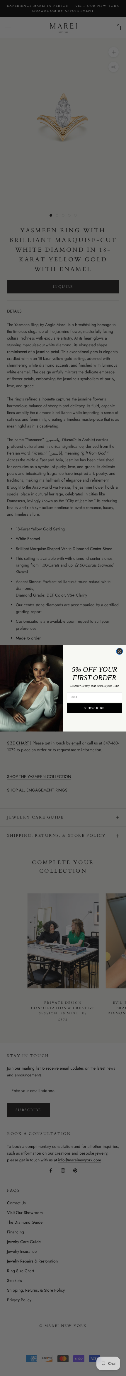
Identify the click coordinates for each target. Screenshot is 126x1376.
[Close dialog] (119, 651)
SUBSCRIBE (94, 707)
